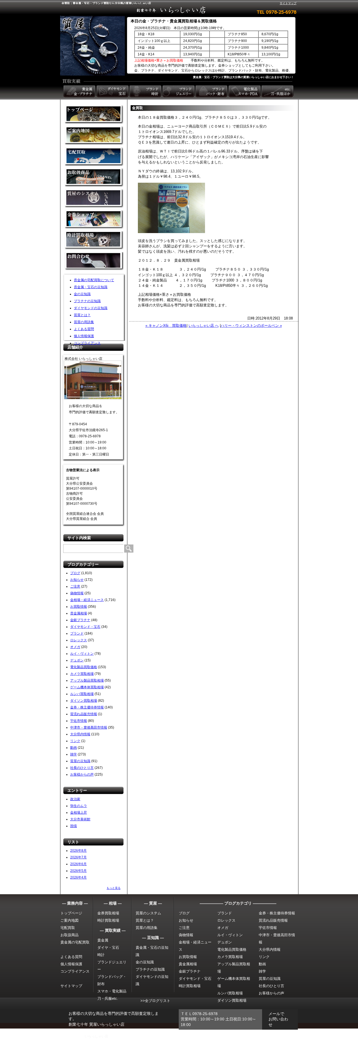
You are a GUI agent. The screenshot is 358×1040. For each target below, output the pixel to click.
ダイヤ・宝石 (108, 947)
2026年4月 (78, 877)
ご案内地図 (69, 920)
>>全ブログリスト (155, 1001)
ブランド (77, 633)
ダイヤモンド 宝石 (112, 91)
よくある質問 (84, 329)
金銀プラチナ (80, 620)
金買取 (94, 114)
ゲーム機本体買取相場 (87, 687)
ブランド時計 (145, 91)
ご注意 (75, 586)
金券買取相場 (108, 913)
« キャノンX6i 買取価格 (166, 325)
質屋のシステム (94, 198)
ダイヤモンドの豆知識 (90, 308)
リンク (75, 741)
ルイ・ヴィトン (82, 654)
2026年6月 (78, 864)
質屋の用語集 (84, 322)
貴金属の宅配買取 (75, 942)
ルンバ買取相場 (82, 694)
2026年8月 (78, 851)
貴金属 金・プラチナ (79, 91)
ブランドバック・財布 (212, 91)
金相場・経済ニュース (87, 600)
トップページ (71, 913)
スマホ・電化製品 (111, 991)
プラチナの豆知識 (87, 301)
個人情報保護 (84, 336)
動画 (73, 748)
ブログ (75, 573)
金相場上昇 (78, 812)
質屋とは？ (82, 315)
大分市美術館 (80, 819)
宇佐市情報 (78, 721)
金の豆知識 (82, 294)
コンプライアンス (87, 343)
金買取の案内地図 (94, 135)
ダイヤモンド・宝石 (85, 627)
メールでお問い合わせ (278, 1019)
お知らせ (77, 580)
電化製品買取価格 (83, 667)
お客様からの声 (82, 774)
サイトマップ (288, 3)
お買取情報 (78, 607)
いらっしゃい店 (96, 1036)
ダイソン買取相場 (83, 701)
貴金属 (102, 940)
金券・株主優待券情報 (87, 707)
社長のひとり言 (82, 768)
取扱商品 (94, 177)
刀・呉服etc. (107, 998)
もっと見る (114, 887)
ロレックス (78, 640)
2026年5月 (78, 871)
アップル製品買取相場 (87, 680)
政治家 (75, 799)
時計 (101, 955)
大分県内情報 (80, 734)
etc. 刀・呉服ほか (278, 91)
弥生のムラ (78, 806)
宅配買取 (94, 156)
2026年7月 (78, 857)
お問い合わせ (94, 261)
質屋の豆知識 (80, 761)
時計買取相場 (108, 920)
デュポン (77, 660)
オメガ (75, 647)
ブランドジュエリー (179, 91)
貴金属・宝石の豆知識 (90, 287)
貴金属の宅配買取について (94, 280)
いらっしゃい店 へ (204, 325)
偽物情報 (77, 593)
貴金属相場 (78, 613)
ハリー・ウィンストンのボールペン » (251, 325)
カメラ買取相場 (82, 674)
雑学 (73, 754)
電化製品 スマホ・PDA (245, 91)
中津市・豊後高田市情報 (88, 727)
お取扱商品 (69, 935)
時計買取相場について (94, 240)
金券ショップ (94, 219)
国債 (73, 826)
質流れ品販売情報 (83, 714)
